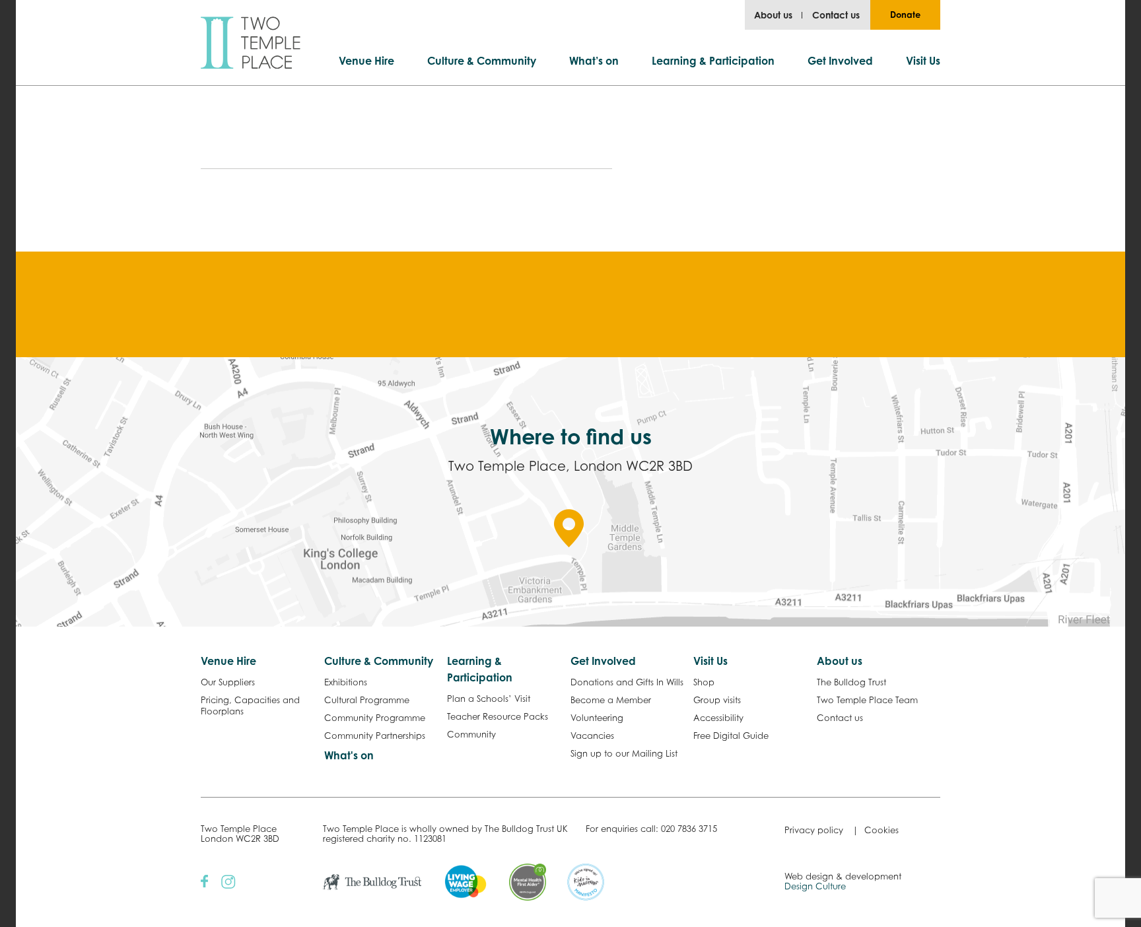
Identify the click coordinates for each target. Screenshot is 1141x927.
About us (773, 14)
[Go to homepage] (250, 43)
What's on (349, 755)
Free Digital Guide (731, 735)
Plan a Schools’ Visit (488, 698)
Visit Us (923, 60)
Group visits (717, 700)
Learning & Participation (713, 60)
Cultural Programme (366, 700)
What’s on (594, 60)
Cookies (881, 830)
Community (471, 734)
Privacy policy (813, 830)
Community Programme (374, 717)
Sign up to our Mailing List (623, 753)
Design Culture (815, 886)
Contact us (836, 14)
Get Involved (840, 60)
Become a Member (610, 700)
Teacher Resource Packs (497, 716)
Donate (905, 14)
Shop (703, 682)
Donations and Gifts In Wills (626, 682)
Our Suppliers (228, 682)
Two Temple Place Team (867, 700)
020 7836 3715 (689, 828)
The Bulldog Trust (851, 682)
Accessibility (718, 717)
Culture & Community (481, 60)
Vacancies (592, 735)
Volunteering (596, 717)
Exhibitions (345, 682)
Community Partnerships (374, 735)
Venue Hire (366, 60)
